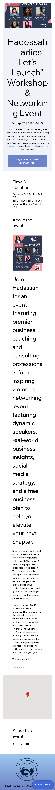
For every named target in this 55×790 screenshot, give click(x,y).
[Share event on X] (20, 744)
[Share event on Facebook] (13, 744)
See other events (27, 162)
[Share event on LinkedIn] (27, 744)
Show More (18, 667)
